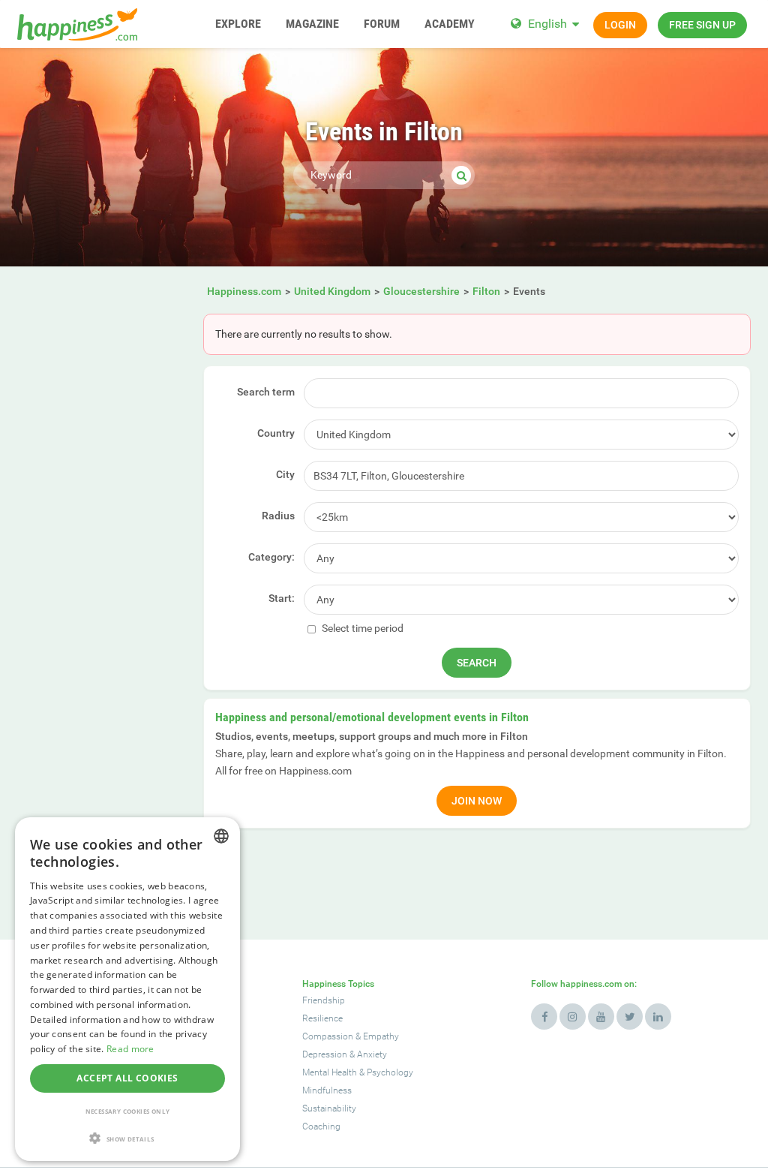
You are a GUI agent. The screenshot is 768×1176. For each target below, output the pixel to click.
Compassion (327, 1036)
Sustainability (329, 1108)
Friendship (323, 1000)
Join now (477, 801)
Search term (266, 392)
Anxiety (372, 1054)
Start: (281, 598)
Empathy (381, 1036)
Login (620, 25)
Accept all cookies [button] (127, 1078)
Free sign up (702, 25)
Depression (324, 1054)
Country (276, 433)
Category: (271, 557)
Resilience (322, 1018)
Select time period (362, 628)
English (547, 24)
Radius (278, 516)
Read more (130, 1048)
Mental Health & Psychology (357, 1072)
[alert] (127, 989)
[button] (127, 1138)
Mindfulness (327, 1090)
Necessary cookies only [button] (128, 1111)
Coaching (321, 1126)
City (285, 474)
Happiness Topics (338, 984)
